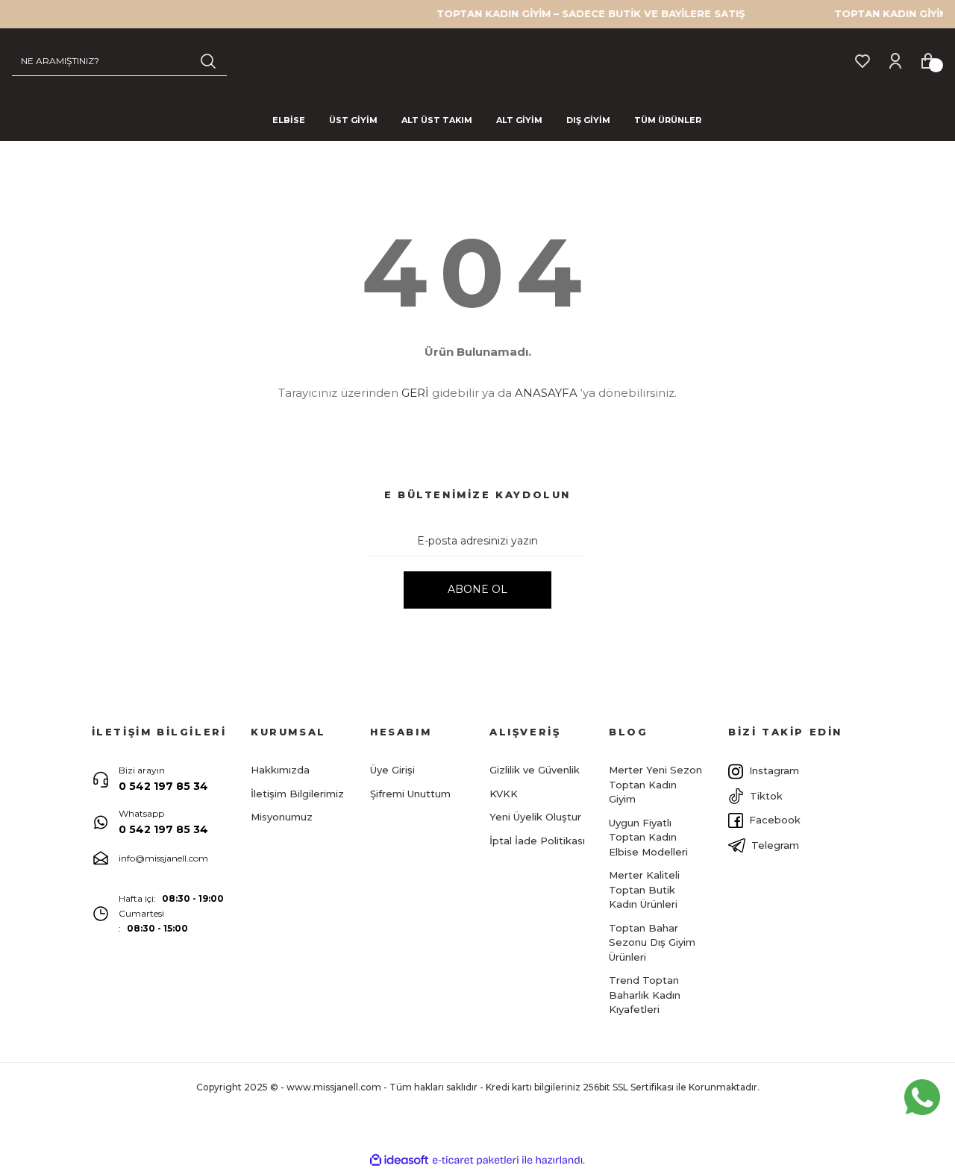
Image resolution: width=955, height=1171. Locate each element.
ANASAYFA (546, 393)
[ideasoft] (399, 1160)
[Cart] (928, 60)
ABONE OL (477, 589)
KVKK (503, 794)
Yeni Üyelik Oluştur (535, 817)
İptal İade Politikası (537, 841)
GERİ (415, 393)
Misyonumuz (282, 817)
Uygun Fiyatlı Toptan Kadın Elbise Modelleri (648, 837)
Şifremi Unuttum (410, 794)
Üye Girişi (392, 770)
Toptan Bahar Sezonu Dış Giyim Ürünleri (652, 942)
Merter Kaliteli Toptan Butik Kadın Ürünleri (644, 889)
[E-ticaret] (475, 1160)
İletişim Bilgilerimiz (297, 794)
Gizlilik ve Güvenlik (534, 770)
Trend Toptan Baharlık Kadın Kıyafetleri (644, 994)
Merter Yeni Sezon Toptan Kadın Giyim (655, 784)
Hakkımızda (280, 770)
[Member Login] (895, 60)
